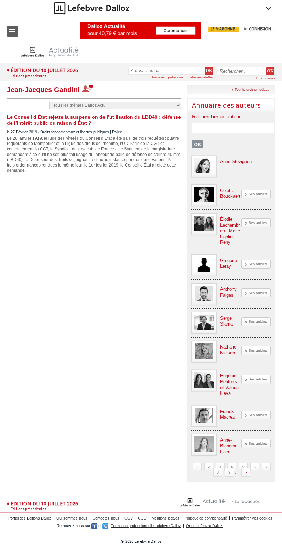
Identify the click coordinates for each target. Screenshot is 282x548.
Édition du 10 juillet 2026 (44, 70)
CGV (128, 518)
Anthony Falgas (228, 292)
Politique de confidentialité (206, 518)
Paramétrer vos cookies (252, 518)
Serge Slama (226, 321)
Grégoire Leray (228, 263)
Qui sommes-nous (71, 518)
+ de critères (265, 78)
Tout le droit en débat (252, 89)
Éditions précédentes (28, 76)
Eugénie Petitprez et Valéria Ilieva (229, 384)
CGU (142, 518)
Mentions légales (166, 518)
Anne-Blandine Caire (228, 445)
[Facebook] (94, 526)
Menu (12, 31)
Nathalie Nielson (228, 349)
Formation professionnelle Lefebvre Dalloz (146, 526)
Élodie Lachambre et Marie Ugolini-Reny (230, 231)
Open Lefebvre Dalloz (204, 526)
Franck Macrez (227, 414)
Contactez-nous (106, 518)
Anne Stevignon (236, 161)
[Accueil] (55, 52)
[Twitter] (105, 526)
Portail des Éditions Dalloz (29, 518)
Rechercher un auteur (216, 117)
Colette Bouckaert (230, 193)
